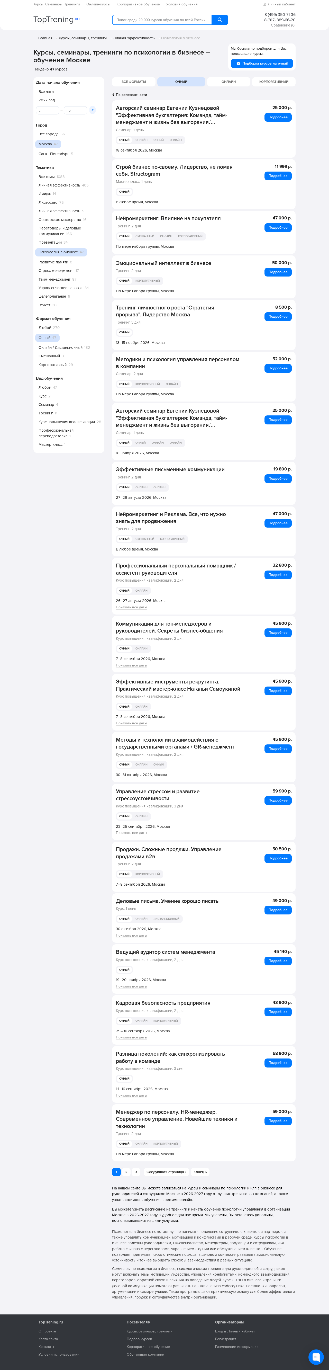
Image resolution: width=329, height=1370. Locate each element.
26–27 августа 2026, (141, 600)
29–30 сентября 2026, (143, 1031)
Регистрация (225, 1339)
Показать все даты (131, 607)
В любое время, (137, 202)
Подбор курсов (139, 1339)
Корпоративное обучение (148, 1347)
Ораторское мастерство (60, 219)
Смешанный (49, 356)
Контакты (46, 1347)
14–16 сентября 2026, (142, 1089)
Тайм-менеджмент (54, 279)
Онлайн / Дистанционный (61, 347)
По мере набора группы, (145, 246)
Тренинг (46, 413)
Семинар (46, 404)
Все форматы (134, 82)
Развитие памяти (53, 262)
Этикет (44, 305)
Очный (124, 140)
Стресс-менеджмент (56, 270)
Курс (43, 396)
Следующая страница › (166, 1172)
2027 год (47, 100)
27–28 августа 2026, (141, 497)
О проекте (47, 1331)
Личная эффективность (134, 38)
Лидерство (48, 202)
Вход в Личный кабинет (235, 1331)
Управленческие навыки (60, 288)
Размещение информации (237, 1347)
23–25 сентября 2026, (143, 826)
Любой (45, 327)
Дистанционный (166, 919)
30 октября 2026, (138, 929)
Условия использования (59, 1354)
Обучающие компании (145, 1354)
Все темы (47, 176)
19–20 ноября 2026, (141, 979)
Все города (49, 134)
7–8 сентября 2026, (140, 658)
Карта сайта (48, 1339)
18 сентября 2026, (139, 150)
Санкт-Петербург (54, 154)
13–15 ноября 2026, (140, 342)
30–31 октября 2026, (141, 774)
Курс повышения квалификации (67, 422)
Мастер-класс (50, 444)
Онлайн (229, 82)
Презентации (50, 242)
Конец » (200, 1172)
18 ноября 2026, (137, 453)
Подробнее (278, 117)
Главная (45, 38)
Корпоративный (53, 364)
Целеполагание (52, 296)
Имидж (45, 193)
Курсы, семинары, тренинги (83, 38)
